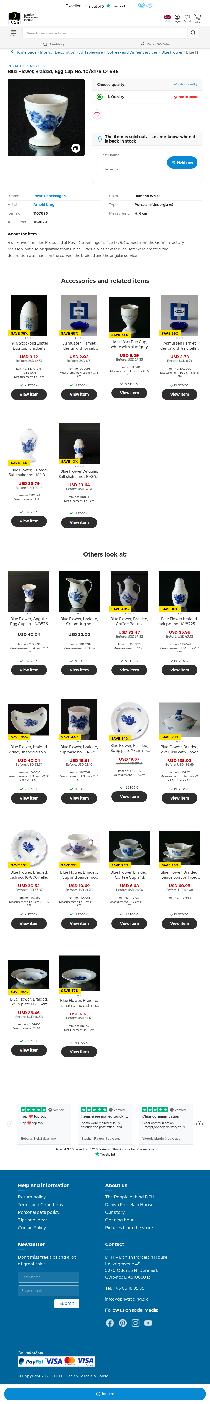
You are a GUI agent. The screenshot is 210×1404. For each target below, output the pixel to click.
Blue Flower (172, 52)
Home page (26, 52)
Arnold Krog (44, 205)
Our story (115, 1212)
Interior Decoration (58, 52)
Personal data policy (38, 1212)
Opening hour (119, 1220)
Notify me (185, 162)
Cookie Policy (32, 1228)
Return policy (32, 1197)
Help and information (44, 1185)
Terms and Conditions (40, 1205)
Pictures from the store (129, 1228)
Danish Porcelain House (29, 18)
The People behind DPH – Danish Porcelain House (131, 1201)
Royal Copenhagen (49, 196)
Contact (114, 1244)
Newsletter (31, 1244)
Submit (66, 1303)
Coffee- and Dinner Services (132, 52)
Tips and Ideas (32, 1220)
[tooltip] (28, 346)
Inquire (108, 1394)
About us (116, 1185)
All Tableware (91, 52)
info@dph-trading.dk (126, 1299)
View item (29, 394)
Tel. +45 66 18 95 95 (125, 1288)
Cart (197, 22)
